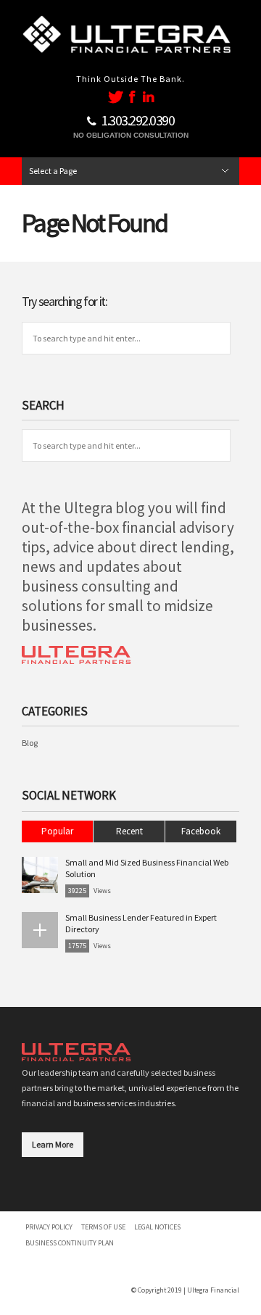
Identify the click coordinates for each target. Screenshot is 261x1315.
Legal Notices (157, 1227)
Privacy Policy (48, 1227)
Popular (57, 831)
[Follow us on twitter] (115, 97)
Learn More (52, 1144)
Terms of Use (103, 1227)
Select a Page (53, 170)
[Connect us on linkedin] (148, 97)
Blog (30, 742)
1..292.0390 (137, 120)
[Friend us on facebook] (134, 97)
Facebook (200, 831)
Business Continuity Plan (69, 1243)
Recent (129, 831)
